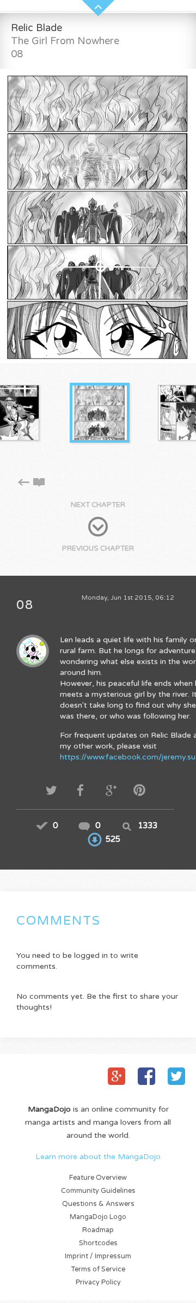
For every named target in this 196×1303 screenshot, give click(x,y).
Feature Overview (98, 1178)
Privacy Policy (98, 1282)
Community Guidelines (98, 1191)
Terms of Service (98, 1269)
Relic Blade (36, 28)
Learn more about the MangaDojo (98, 1156)
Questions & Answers (98, 1204)
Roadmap (98, 1230)
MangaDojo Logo (98, 1217)
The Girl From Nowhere (65, 41)
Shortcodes (98, 1243)
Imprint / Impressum (98, 1256)
